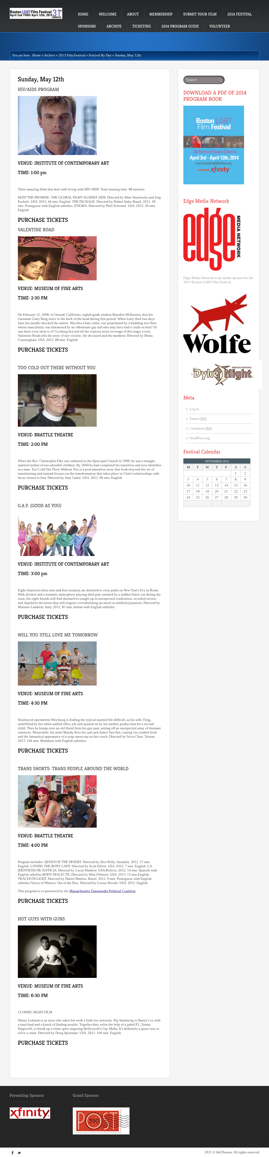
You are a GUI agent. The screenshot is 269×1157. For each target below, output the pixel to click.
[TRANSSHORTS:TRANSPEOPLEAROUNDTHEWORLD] (74, 768)
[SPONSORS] (87, 26)
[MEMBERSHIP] (161, 13)
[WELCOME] (107, 13)
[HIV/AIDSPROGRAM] (39, 89)
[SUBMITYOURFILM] (200, 13)
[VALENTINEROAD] (37, 229)
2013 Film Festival (72, 55)
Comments (201, 428)
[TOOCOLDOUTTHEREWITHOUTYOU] (57, 367)
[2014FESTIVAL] (240, 13)
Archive (49, 55)
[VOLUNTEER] (220, 26)
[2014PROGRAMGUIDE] (180, 26)
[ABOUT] (133, 13)
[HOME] (83, 13)
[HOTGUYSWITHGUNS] (41, 918)
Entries (198, 419)
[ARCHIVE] (114, 26)
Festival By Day (100, 55)
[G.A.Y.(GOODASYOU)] (40, 505)
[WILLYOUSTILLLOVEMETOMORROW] (58, 634)
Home (36, 55)
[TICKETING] (142, 26)
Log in (194, 409)
